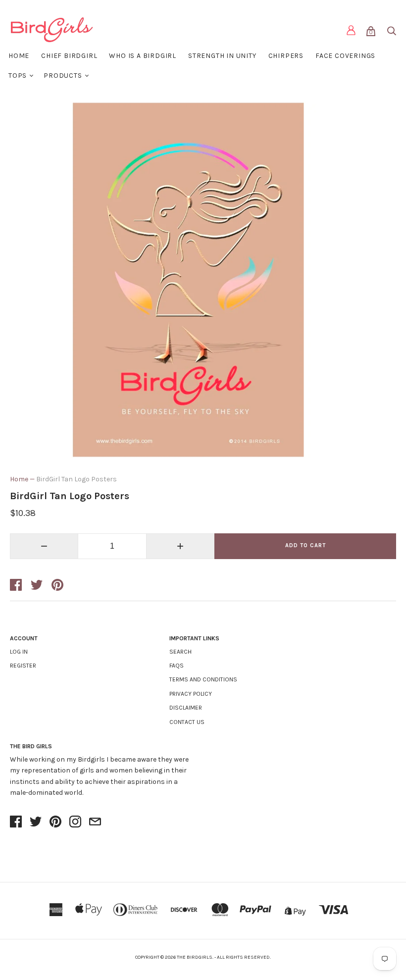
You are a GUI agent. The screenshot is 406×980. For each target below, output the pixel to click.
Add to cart (305, 545)
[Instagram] (75, 822)
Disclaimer (185, 707)
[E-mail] (95, 822)
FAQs (176, 665)
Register (23, 665)
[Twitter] (36, 822)
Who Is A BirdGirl (142, 56)
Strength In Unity (222, 56)
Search (180, 651)
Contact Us (186, 722)
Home (18, 56)
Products (63, 75)
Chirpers (286, 56)
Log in (19, 651)
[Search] (391, 33)
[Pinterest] (55, 822)
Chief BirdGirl (69, 56)
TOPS (17, 75)
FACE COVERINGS (345, 56)
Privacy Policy (190, 693)
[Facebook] (16, 822)
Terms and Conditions (203, 679)
